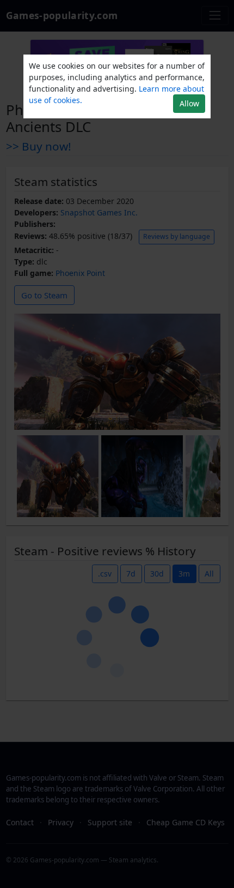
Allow (189, 103)
